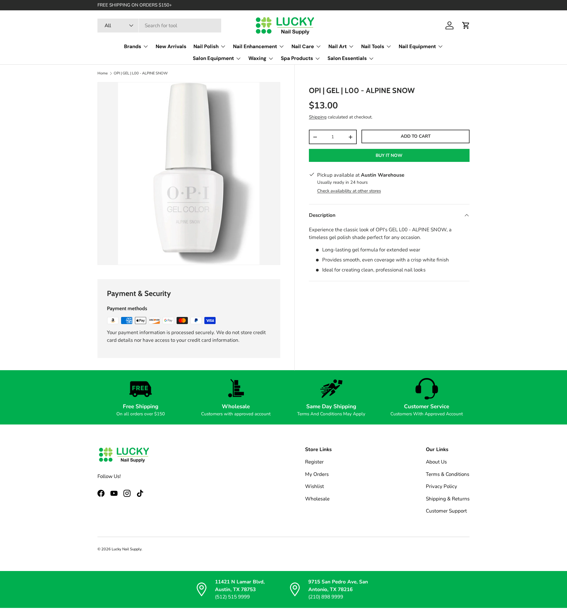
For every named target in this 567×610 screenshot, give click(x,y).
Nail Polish (206, 46)
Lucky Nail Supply (126, 549)
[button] (466, 25)
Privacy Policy (441, 486)
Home (102, 73)
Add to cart (416, 136)
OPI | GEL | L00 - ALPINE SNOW (141, 73)
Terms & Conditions (447, 474)
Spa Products (297, 58)
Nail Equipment (417, 46)
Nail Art (337, 46)
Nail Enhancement (255, 46)
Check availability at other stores (349, 191)
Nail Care (302, 46)
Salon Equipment (213, 58)
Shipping (318, 117)
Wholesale (317, 498)
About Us (436, 462)
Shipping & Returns (448, 498)
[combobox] (159, 25)
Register (314, 462)
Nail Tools (372, 46)
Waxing (257, 58)
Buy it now (389, 155)
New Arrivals (171, 46)
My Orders (317, 474)
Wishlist (314, 486)
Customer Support (446, 511)
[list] (189, 173)
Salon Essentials (347, 58)
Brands (132, 46)
